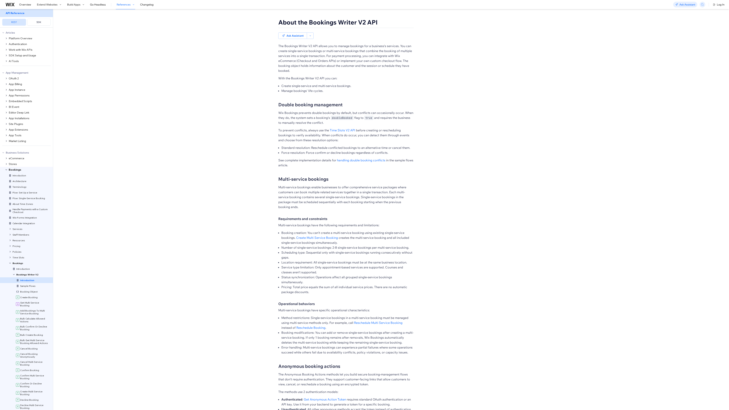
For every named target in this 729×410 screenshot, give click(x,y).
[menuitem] (26, 18)
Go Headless (98, 4)
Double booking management (310, 104)
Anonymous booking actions (309, 366)
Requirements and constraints (302, 219)
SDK (38, 22)
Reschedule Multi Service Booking (378, 323)
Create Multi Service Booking (317, 238)
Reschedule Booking (310, 328)
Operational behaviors (296, 304)
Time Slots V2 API (342, 130)
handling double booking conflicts (361, 160)
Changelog (147, 4)
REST (14, 22)
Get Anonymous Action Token (325, 399)
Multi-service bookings (303, 179)
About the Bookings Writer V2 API (328, 22)
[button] (293, 36)
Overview (25, 4)
